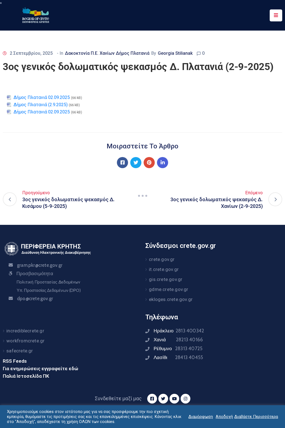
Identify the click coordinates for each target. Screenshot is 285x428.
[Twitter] (135, 162)
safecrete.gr (19, 351)
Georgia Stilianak (175, 53)
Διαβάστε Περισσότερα (256, 416)
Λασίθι (178, 357)
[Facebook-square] (152, 399)
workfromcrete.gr (25, 341)
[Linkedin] (162, 162)
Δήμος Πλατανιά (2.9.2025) (41, 104)
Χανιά (178, 339)
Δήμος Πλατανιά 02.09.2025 (42, 97)
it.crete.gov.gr (164, 269)
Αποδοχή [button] (224, 416)
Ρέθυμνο (178, 348)
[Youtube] (174, 399)
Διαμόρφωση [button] (200, 416)
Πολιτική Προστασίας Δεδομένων (48, 282)
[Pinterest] (149, 162)
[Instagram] (185, 399)
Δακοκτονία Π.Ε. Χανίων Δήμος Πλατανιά (107, 53)
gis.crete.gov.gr (165, 279)
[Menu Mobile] (276, 15)
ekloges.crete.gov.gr (171, 299)
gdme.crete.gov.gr (168, 289)
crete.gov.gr (162, 259)
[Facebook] (122, 162)
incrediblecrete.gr (25, 331)
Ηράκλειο (179, 331)
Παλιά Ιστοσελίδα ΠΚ (26, 376)
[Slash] (142, 196)
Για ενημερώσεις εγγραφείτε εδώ (40, 368)
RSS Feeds (15, 361)
